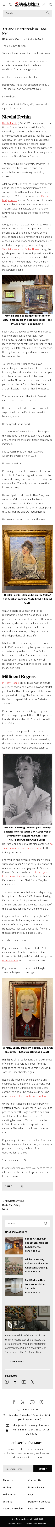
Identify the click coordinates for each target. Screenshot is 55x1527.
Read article (32, 1250)
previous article (14, 1200)
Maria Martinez (10, 960)
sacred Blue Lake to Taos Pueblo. (28, 1096)
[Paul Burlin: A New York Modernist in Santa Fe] (14, 1287)
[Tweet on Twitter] (21, 1186)
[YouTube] (24, 1382)
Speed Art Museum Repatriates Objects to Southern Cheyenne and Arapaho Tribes (36, 1247)
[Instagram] (7, 1382)
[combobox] (23, 13)
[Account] (43, 4)
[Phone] (10, 4)
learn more (17, 1361)
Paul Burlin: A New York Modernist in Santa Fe (35, 1284)
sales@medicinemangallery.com (30, 1425)
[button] (4, 4)
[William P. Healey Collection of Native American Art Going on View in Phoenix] (14, 1266)
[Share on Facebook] (16, 1186)
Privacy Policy (15, 1523)
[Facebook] (15, 1382)
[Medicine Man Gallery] (27, 4)
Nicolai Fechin (9, 123)
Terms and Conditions (36, 1523)
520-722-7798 (30, 1409)
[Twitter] (32, 1382)
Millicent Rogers (11, 682)
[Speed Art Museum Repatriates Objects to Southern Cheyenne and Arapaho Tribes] (14, 1245)
